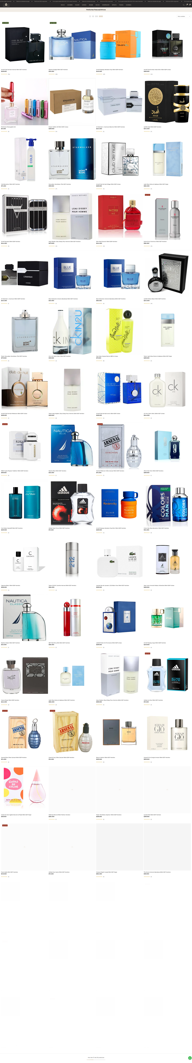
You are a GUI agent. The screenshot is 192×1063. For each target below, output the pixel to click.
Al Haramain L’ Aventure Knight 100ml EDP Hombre (15, 986)
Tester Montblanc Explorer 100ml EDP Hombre (108, 814)
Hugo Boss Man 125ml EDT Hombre (58, 929)
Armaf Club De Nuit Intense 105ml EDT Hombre (14, 69)
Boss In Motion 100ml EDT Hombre (105, 757)
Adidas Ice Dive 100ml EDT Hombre (153, 700)
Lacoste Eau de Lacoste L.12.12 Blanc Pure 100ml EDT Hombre (112, 585)
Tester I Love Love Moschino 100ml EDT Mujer (156, 986)
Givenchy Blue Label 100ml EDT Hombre (12, 1044)
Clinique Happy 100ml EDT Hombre (105, 929)
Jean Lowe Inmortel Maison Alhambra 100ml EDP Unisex (159, 585)
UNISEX (84, 5)
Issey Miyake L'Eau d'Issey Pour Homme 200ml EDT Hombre (112, 700)
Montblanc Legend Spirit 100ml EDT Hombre (13, 929)
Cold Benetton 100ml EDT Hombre (10, 184)
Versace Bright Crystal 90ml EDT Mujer (106, 872)
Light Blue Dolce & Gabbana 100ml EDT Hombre (62, 700)
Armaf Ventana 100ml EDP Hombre (10, 241)
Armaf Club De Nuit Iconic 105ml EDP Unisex (108, 413)
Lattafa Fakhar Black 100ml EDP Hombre (155, 299)
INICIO (63, 5)
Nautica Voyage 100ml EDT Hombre (58, 69)
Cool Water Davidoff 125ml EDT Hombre (12, 528)
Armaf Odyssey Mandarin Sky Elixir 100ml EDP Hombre (111, 528)
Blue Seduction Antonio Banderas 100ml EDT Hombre (63, 299)
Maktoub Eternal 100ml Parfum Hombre (59, 814)
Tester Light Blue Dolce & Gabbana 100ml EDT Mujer (158, 356)
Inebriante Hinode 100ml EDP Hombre (59, 986)
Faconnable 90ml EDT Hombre (9, 872)
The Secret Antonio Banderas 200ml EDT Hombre (157, 872)
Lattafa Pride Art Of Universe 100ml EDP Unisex (109, 643)
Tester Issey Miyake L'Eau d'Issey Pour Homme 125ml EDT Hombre (66, 413)
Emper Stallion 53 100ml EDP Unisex (58, 127)
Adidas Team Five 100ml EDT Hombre (154, 929)
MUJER (77, 5)
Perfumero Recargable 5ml (8, 127)
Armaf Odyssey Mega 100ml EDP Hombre (107, 1044)
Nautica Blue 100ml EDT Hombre (57, 471)
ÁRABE (91, 5)
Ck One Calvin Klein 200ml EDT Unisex (154, 413)
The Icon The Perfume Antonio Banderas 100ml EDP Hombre (160, 1044)
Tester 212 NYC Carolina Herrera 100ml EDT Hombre (62, 585)
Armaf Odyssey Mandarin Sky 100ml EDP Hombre (109, 69)
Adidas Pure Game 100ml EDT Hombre (59, 872)
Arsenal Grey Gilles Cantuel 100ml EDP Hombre (61, 757)
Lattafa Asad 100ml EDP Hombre (152, 127)
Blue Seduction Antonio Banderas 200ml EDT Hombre (111, 299)
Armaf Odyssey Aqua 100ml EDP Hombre (155, 643)
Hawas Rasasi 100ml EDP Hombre (10, 700)
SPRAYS (114, 5)
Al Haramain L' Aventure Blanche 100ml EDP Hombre (110, 127)
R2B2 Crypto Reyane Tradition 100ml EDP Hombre (14, 471)
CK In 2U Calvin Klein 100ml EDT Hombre (60, 356)
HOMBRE (70, 5)
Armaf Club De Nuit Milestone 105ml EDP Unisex (14, 413)
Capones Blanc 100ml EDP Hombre (10, 585)
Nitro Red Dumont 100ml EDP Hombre (106, 241)
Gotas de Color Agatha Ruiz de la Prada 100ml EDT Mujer (16, 814)
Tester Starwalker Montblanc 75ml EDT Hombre (14, 356)
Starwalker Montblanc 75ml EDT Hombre (60, 184)
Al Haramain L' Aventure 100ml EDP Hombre (13, 299)
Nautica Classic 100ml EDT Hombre (10, 643)
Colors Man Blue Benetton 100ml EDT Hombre (156, 528)
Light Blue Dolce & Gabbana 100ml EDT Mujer (156, 184)
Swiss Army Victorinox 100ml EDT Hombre (155, 241)
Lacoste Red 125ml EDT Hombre (152, 814)
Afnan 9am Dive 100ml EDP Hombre (153, 471)
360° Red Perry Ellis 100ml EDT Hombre (59, 643)
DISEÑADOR (105, 5)
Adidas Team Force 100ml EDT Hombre (59, 528)
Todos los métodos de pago (7, 1)
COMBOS (128, 5)
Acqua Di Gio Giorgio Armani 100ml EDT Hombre (157, 757)
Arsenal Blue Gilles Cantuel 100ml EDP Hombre (14, 757)
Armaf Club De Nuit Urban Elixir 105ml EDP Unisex (157, 69)
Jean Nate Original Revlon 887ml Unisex (107, 356)
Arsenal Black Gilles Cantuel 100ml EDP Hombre (62, 1044)
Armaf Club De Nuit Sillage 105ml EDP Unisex (108, 184)
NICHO (98, 5)
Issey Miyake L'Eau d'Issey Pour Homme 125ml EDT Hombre (65, 241)
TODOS (121, 5)
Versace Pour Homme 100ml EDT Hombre (107, 986)
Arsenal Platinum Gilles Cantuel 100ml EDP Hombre (110, 471)
